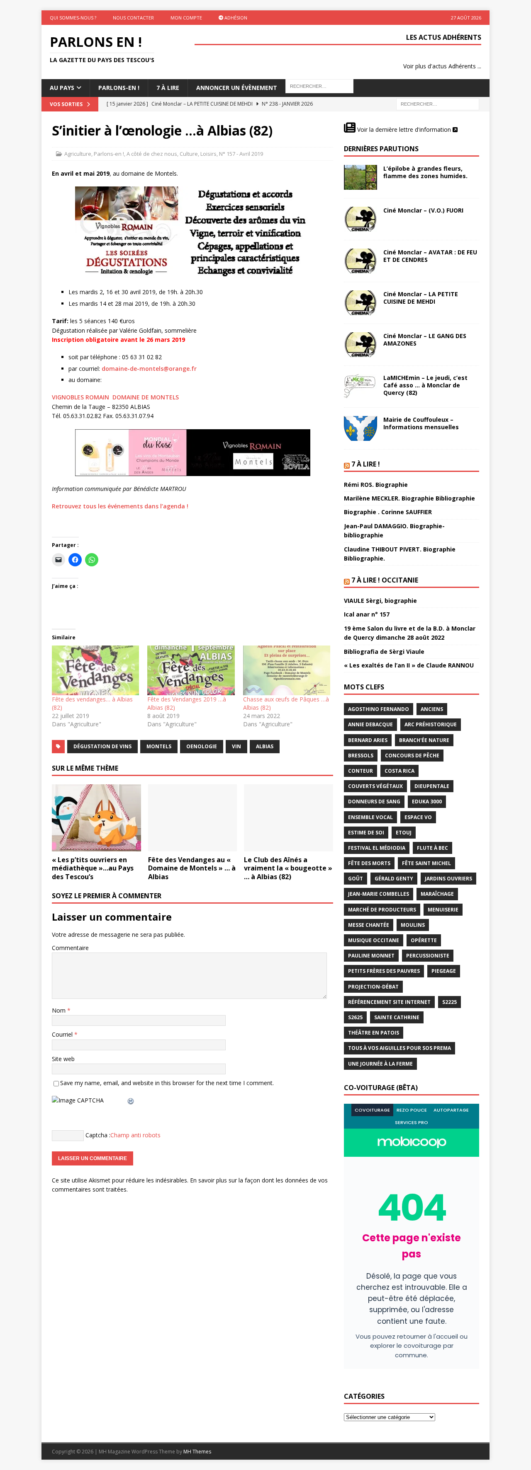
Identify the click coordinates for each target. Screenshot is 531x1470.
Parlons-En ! (118, 88)
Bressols (360, 755)
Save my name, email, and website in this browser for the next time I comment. (167, 1083)
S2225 (449, 1002)
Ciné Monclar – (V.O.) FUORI (423, 210)
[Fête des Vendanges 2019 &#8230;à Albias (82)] (190, 670)
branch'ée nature (424, 740)
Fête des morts (369, 863)
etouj (404, 832)
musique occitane (373, 940)
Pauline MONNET (371, 955)
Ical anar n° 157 (367, 614)
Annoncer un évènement (236, 88)
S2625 (355, 1017)
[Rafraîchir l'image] (131, 1100)
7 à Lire (167, 88)
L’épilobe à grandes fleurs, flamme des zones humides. (425, 172)
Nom (59, 1010)
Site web (63, 1059)
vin (236, 746)
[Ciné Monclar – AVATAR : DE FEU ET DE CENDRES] (360, 261)
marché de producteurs (382, 909)
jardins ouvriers (448, 878)
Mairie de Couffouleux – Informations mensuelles (421, 423)
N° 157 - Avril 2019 (241, 153)
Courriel (63, 1034)
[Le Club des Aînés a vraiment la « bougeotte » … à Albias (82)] (288, 817)
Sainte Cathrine (396, 1017)
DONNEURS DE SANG (374, 801)
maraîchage (437, 893)
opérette (424, 940)
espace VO (418, 817)
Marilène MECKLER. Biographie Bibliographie (409, 498)
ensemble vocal (370, 817)
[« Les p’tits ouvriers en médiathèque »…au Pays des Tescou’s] (96, 817)
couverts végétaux (375, 786)
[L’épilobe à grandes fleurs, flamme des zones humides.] (360, 177)
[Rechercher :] (437, 103)
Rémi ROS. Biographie (376, 484)
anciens (432, 709)
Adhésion (235, 18)
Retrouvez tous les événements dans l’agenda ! (120, 506)
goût (355, 878)
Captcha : (97, 1135)
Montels (158, 746)
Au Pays (62, 88)
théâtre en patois (373, 1032)
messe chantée (368, 924)
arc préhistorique (430, 724)
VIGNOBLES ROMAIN (80, 397)
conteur (360, 770)
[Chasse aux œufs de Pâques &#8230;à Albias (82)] (286, 670)
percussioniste (427, 955)
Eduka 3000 (427, 801)
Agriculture (77, 153)
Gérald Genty (394, 878)
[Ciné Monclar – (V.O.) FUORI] (360, 219)
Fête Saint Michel (426, 863)
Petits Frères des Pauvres (384, 970)
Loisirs (208, 153)
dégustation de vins (102, 746)
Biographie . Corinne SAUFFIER (388, 512)
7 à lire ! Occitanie (384, 580)
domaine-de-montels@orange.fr (149, 368)
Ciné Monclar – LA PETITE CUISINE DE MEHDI (420, 297)
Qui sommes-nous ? (73, 18)
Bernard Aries (367, 740)
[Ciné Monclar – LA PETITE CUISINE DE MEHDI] (360, 302)
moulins (413, 924)
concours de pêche (412, 755)
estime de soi (366, 832)
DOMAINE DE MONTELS (145, 397)
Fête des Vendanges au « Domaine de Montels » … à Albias (192, 868)
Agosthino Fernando (378, 709)
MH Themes (197, 1451)
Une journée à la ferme (380, 1063)
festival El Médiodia (376, 847)
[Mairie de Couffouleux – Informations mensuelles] (360, 428)
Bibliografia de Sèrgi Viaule (384, 651)
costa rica (399, 770)
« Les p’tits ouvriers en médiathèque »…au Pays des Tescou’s (93, 868)
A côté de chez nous (152, 153)
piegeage (443, 970)
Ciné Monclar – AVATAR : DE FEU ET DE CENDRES (430, 256)
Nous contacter (133, 18)
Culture (189, 153)
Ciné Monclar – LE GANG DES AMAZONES (424, 339)
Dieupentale (431, 786)
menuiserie (443, 909)
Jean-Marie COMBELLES (378, 893)
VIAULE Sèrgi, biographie (380, 600)
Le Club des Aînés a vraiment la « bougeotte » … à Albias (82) (288, 868)
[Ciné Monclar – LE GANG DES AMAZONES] (360, 344)
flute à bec (432, 847)
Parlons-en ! (109, 153)
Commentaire (70, 948)
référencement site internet (389, 1002)
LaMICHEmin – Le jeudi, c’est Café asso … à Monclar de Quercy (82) (425, 385)
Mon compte (186, 18)
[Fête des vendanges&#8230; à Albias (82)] (95, 670)
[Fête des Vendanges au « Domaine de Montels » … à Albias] (192, 817)
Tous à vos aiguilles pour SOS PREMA (399, 1048)
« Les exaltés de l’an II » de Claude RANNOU (409, 665)
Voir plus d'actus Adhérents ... (442, 66)
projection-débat (373, 986)
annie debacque (370, 724)
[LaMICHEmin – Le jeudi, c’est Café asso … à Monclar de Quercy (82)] (360, 386)
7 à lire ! (365, 464)
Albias (264, 746)
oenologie (201, 746)
